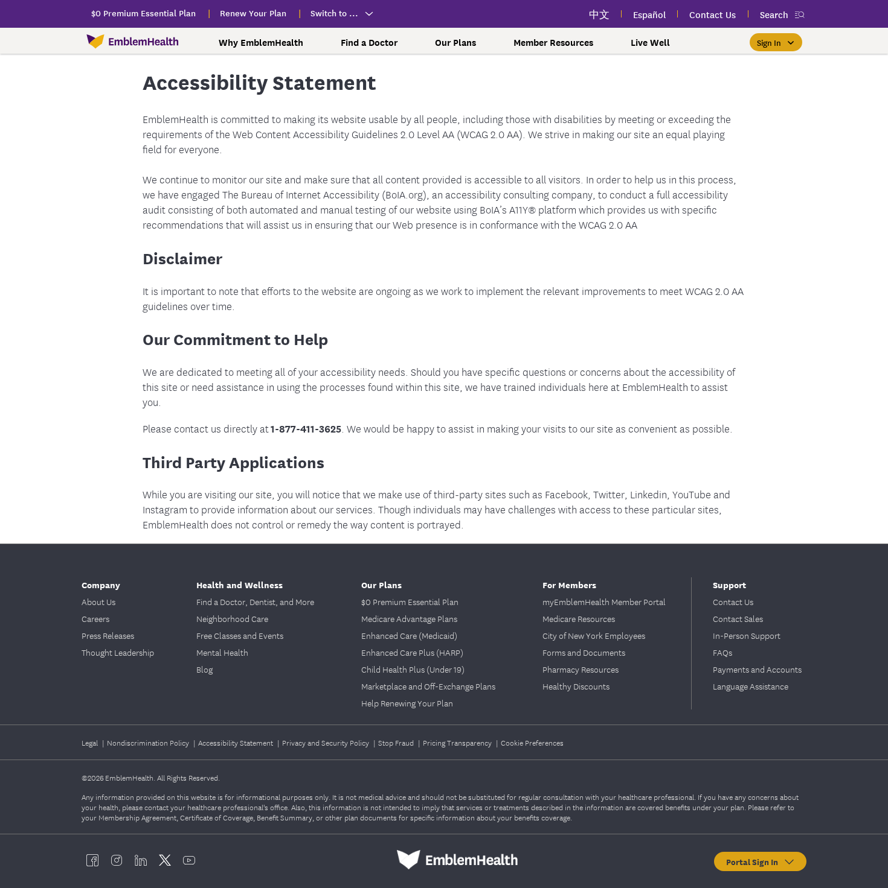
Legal (91, 742)
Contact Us (733, 601)
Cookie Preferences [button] (532, 742)
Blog (204, 669)
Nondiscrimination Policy (149, 742)
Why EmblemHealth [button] (261, 42)
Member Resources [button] (553, 42)
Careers (95, 618)
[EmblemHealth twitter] (165, 860)
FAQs (722, 652)
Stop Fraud (397, 742)
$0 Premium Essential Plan (409, 601)
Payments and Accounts (757, 669)
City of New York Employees (593, 635)
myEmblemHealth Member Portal (604, 601)
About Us (98, 601)
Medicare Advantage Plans (409, 618)
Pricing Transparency (458, 742)
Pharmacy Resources (580, 669)
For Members (569, 584)
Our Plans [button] (455, 42)
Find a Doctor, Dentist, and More (255, 601)
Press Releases (108, 635)
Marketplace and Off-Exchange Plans (428, 686)
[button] (776, 42)
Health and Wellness (239, 584)
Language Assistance (750, 686)
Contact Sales (738, 618)
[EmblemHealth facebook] (92, 860)
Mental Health (222, 652)
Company (101, 584)
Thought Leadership (118, 652)
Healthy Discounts (576, 686)
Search (774, 14)
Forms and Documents (583, 652)
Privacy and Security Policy (326, 742)
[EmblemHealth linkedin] (141, 860)
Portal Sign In (754, 861)
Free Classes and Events (239, 635)
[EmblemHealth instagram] (116, 860)
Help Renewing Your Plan (407, 702)
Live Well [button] (650, 42)
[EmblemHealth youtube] (189, 860)
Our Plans (381, 584)
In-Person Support (746, 635)
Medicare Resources (578, 618)
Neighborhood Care (232, 618)
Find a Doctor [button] (369, 42)
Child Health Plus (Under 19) (413, 669)
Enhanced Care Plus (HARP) (412, 652)
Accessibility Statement (236, 742)
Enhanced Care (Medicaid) (409, 635)
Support (729, 584)
